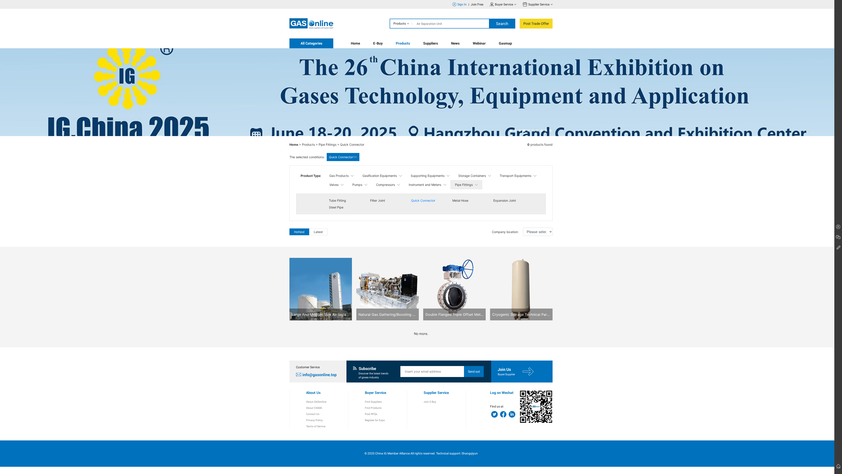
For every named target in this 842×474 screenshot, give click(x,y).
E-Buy (378, 43)
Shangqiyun (470, 453)
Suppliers (430, 43)
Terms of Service (315, 426)
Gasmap (505, 43)
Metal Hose (460, 200)
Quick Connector (352, 144)
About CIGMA (314, 407)
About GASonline (316, 401)
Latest (318, 232)
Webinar (479, 43)
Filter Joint (377, 200)
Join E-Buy (430, 401)
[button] (511, 130)
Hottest (299, 232)
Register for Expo (375, 420)
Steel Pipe (336, 207)
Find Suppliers (373, 401)
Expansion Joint (504, 200)
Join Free (477, 4)
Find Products (373, 407)
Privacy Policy (314, 420)
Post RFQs (371, 414)
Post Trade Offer (536, 24)
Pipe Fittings (327, 144)
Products (399, 23)
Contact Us (312, 414)
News (455, 43)
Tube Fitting (337, 200)
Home (355, 43)
